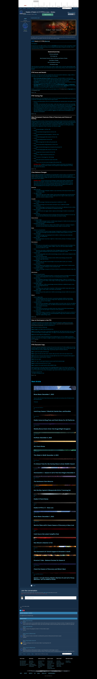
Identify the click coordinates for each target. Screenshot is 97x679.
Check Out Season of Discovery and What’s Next (50, 569)
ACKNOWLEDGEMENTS (51, 673)
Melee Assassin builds (60, 664)
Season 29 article (34, 175)
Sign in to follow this (72, 12)
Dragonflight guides (32, 664)
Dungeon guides (68, 662)
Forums (25, 8)
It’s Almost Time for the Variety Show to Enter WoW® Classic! (54, 464)
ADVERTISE (30, 673)
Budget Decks (40, 663)
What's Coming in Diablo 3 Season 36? (29, 640)
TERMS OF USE (44, 673)
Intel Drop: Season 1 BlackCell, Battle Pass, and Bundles (52, 411)
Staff (25, 18)
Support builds (59, 666)
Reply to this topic (47, 14)
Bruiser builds (59, 662)
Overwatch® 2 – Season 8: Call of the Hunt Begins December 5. (54, 473)
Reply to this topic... (30, 597)
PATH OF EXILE (22, 658)
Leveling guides (31, 666)
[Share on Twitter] (20, 610)
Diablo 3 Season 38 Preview (27, 626)
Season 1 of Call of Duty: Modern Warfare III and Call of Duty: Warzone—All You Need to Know (54, 578)
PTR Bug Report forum (35, 90)
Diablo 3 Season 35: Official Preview (29, 647)
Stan (25, 641)
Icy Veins (29, 8)
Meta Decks (40, 662)
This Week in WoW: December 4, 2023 (46, 455)
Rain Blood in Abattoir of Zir (43, 543)
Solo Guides (40, 666)
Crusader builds (49, 662)
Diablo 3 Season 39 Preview (27, 620)
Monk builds (49, 664)
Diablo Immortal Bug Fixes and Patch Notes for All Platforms (54, 420)
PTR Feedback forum (63, 89)
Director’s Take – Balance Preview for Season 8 (49, 560)
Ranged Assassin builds (60, 663)
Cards (39, 667)
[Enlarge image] (54, 27)
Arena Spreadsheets (41, 664)
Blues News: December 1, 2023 (44, 394)
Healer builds (59, 665)
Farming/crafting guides (51, 668)
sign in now (45, 592)
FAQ (34, 673)
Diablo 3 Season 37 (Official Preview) (29, 633)
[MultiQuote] (31, 585)
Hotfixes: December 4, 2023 (43, 438)
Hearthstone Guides (41, 665)
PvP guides (30, 663)
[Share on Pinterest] (24, 610)
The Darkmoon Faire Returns (43, 481)
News (33, 8)
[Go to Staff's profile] (21, 12)
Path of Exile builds (23, 662)
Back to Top (33, 92)
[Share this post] (76, 17)
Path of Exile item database (24, 664)
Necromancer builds (50, 665)
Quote (34, 585)
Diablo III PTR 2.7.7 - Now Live (43, 508)
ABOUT (21, 673)
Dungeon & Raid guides (32, 665)
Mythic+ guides (31, 662)
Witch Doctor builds (50, 666)
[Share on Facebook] (22, 610)
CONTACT (25, 673)
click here (36, 339)
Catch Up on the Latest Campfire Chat (46, 534)
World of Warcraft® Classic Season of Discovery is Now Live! (54, 525)
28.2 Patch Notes (39, 446)
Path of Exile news (22, 663)
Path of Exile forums (23, 665)
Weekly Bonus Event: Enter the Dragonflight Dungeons (52, 429)
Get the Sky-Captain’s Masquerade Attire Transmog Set (52, 490)
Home (21, 8)
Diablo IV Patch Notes (41, 499)
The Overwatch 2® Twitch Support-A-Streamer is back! (52, 551)
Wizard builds (49, 667)
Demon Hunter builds (50, 663)
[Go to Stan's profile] (21, 643)
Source (47, 41)
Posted (35, 17)
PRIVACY (38, 673)
